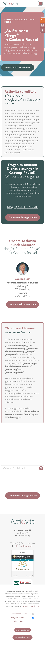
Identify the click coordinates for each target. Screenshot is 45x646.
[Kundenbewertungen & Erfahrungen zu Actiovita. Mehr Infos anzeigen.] (22, 563)
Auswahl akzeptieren (22, 637)
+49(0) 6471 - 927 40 (22, 207)
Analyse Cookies (17, 617)
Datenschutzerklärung (30, 606)
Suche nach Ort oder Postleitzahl (22, 462)
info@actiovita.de (23, 546)
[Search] (41, 468)
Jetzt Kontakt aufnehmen (17, 67)
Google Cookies (17, 621)
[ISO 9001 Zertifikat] (22, 583)
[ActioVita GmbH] (10, 3)
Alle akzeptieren (22, 630)
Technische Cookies (19, 614)
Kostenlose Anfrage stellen (22, 217)
